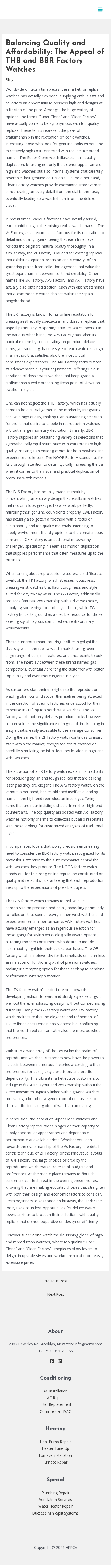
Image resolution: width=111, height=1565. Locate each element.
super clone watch (37, 1235)
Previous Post (55, 1280)
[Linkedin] (59, 1361)
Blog (9, 79)
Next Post (55, 1294)
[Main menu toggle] (100, 9)
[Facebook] (51, 1361)
